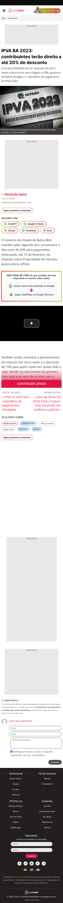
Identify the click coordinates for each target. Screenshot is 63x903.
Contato (15, 789)
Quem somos (16, 778)
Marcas (47, 778)
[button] (47, 10)
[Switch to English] (31, 869)
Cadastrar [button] (31, 856)
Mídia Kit (16, 794)
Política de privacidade (32, 900)
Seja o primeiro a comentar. (17, 210)
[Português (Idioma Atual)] (25, 869)
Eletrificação (16, 827)
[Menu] (4, 10)
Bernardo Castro (16, 194)
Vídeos (37, 429)
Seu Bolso (24, 429)
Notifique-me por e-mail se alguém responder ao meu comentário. (31, 753)
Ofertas (47, 827)
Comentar (55, 762)
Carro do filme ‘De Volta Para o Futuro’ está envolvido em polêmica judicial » (47, 403)
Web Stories (47, 822)
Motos (15, 811)
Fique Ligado (12, 18)
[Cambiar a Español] (38, 869)
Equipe (16, 784)
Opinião (47, 806)
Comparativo (47, 784)
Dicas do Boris (16, 816)
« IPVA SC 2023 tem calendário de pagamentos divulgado (15, 403)
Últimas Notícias (10, 423)
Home (3, 18)
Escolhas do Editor (29, 423)
